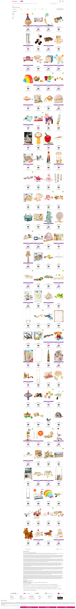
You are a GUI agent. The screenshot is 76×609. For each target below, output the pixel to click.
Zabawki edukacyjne (43, 588)
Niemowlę (13, 13)
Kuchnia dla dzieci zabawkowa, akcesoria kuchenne (29, 588)
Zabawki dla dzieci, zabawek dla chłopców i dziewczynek (42, 584)
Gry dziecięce (27, 587)
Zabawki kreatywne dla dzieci (44, 582)
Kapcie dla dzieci (59, 588)
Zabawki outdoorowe (32, 587)
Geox (23, 582)
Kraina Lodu (33, 582)
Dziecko (13, 14)
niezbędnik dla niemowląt (26, 590)
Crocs (26, 582)
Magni (31, 590)
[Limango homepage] (14, 1)
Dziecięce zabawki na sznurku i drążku (51, 588)
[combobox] (56, 3)
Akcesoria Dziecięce (29, 581)
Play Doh (28, 582)
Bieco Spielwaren (35, 590)
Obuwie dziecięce (25, 581)
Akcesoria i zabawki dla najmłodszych (40, 587)
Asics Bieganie (48, 587)
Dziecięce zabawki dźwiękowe (53, 584)
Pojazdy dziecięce (38, 588)
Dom (12, 17)
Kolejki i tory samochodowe (53, 587)
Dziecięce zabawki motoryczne (27, 584)
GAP (25, 582)
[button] (63, 1)
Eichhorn (24, 587)
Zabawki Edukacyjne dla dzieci (37, 582)
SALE (13, 18)
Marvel (30, 582)
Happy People (33, 584)
